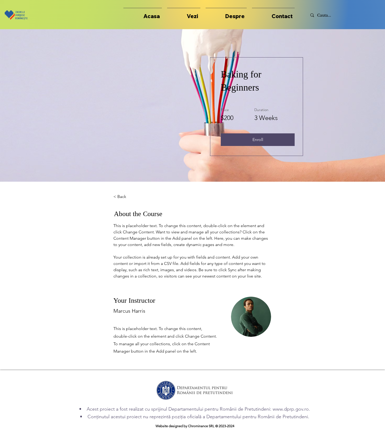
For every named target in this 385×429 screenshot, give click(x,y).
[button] (183, 14)
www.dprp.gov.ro (291, 409)
